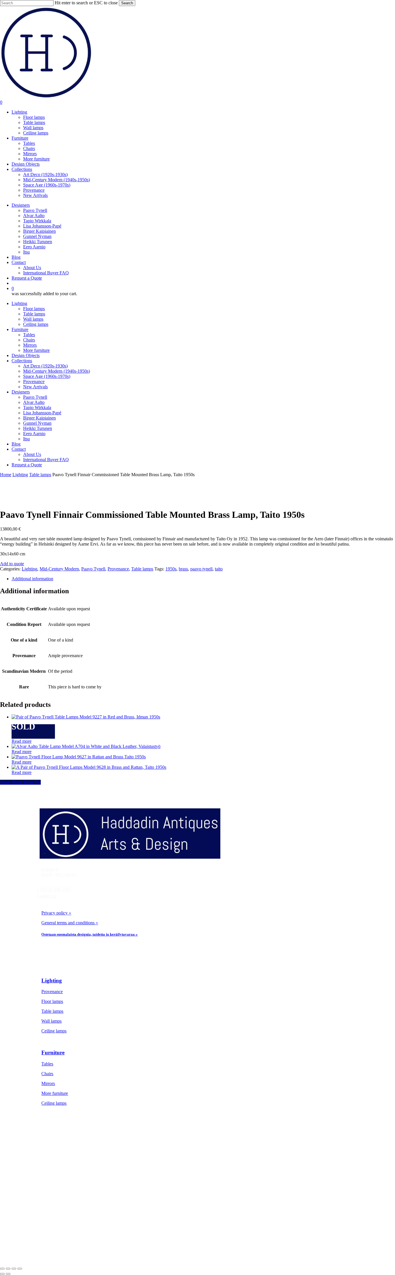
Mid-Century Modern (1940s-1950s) (56, 371)
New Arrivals (35, 386)
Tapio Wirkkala (37, 407)
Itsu (26, 438)
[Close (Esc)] (19, 1269)
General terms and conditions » (69, 922)
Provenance (34, 381)
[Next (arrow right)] (8, 1274)
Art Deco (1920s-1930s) (45, 365)
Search (127, 3)
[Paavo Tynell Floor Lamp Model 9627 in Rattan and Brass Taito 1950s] (79, 756)
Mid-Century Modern (59, 568)
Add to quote (12, 563)
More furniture (36, 350)
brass (183, 568)
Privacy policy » (56, 912)
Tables (29, 334)
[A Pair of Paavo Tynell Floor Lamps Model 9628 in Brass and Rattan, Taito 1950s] (89, 767)
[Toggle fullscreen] (8, 1269)
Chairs (29, 339)
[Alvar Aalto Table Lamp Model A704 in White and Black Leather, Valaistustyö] (86, 746)
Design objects (64, 1184)
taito (219, 568)
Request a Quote (27, 464)
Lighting (19, 303)
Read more (22, 741)
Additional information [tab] (32, 578)
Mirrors (30, 345)
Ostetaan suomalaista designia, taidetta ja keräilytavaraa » (89, 934)
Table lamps (34, 313)
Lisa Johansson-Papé (42, 412)
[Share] (14, 1269)
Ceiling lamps (35, 324)
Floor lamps (34, 308)
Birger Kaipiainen (39, 417)
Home (5, 474)
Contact (19, 449)
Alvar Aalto (34, 402)
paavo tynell (201, 568)
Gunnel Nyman (37, 423)
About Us (32, 454)
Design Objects (26, 355)
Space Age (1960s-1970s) (46, 376)
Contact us (46, 895)
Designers (21, 391)
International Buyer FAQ (46, 459)
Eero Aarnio (34, 433)
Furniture (20, 329)
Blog (16, 443)
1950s (170, 568)
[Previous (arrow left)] (2, 1274)
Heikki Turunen (37, 428)
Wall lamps (33, 319)
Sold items (61, 1194)
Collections (22, 360)
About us (59, 1213)
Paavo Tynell (35, 397)
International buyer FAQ (73, 1233)
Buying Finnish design (72, 1223)
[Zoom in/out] (2, 1269)
